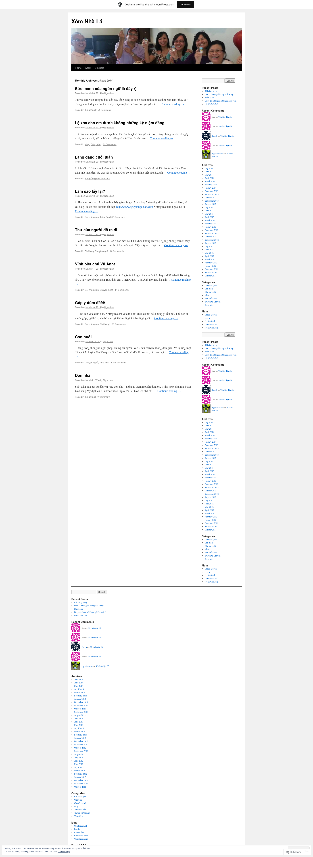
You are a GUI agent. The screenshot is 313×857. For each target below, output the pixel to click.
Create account (211, 314)
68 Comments (103, 178)
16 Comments (117, 251)
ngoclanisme (217, 153)
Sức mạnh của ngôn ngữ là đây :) (105, 88)
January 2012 (210, 265)
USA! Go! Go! (211, 104)
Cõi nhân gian (92, 216)
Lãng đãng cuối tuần (94, 157)
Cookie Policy (64, 851)
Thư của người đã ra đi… (98, 229)
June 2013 (209, 210)
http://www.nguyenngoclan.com (134, 206)
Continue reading (172, 104)
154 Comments (103, 109)
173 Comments (118, 323)
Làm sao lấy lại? (90, 191)
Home (78, 67)
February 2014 (211, 184)
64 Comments (109, 144)
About (88, 67)
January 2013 (210, 226)
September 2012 (212, 239)
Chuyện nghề (101, 251)
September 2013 (212, 200)
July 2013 (209, 207)
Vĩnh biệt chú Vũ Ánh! (95, 264)
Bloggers (99, 67)
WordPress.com (211, 327)
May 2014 (209, 174)
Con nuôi (83, 336)
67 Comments (118, 216)
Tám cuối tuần (211, 298)
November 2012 (212, 233)
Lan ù (214, 135)
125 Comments (118, 362)
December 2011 (211, 269)
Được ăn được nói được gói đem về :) (221, 100)
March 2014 (210, 181)
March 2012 (210, 259)
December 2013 (211, 190)
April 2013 (209, 217)
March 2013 (210, 220)
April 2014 (209, 177)
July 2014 (209, 168)
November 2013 (212, 194)
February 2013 (211, 223)
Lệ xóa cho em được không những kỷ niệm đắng (119, 122)
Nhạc (87, 144)
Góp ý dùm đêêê (90, 302)
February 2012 (211, 262)
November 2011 (212, 272)
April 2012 (209, 256)
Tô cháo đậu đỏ (225, 116)
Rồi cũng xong (211, 90)
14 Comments (122, 289)
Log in (207, 317)
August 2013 (210, 203)
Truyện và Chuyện (212, 301)
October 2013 (210, 197)
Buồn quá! (209, 97)
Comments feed (211, 324)
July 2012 (209, 246)
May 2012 (209, 252)
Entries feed (210, 321)
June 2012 (209, 249)
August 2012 (210, 243)
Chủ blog (89, 251)
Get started (185, 4)
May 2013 (209, 213)
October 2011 (210, 275)
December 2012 (211, 230)
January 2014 (210, 187)
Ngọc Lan (109, 93)
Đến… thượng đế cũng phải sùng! (219, 94)
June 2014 (209, 171)
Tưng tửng (90, 109)
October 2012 (210, 236)
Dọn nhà (82, 375)
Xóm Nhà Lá (87, 21)
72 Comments (103, 396)
